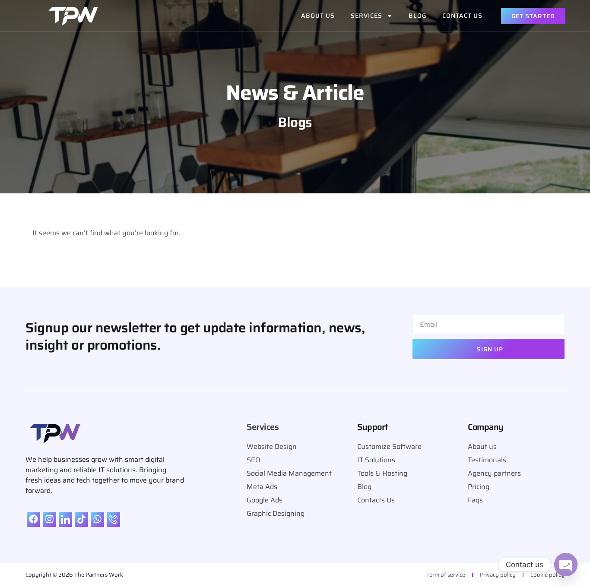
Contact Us (462, 15)
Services (366, 15)
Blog (417, 15)
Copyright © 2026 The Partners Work (74, 574)
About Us (318, 15)
